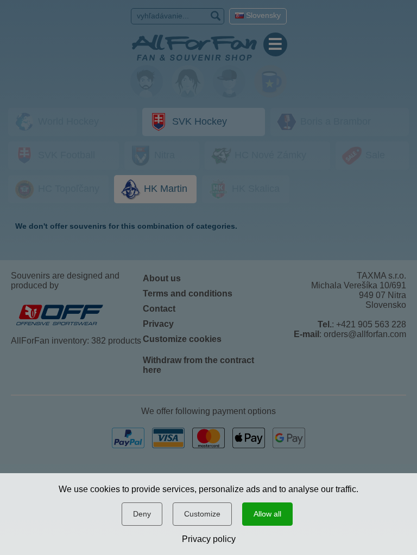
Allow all (267, 513)
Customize (202, 513)
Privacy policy (209, 539)
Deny (142, 513)
